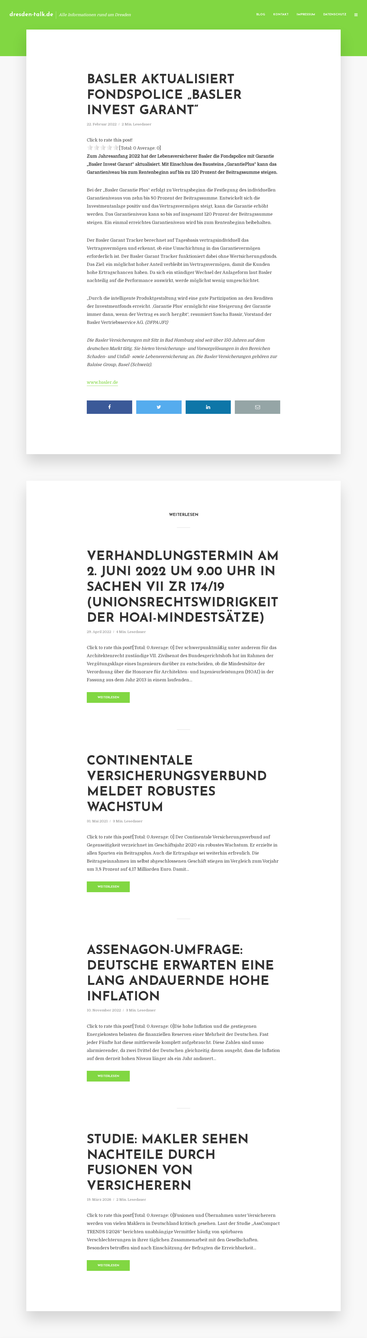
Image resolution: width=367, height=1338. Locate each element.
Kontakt (281, 14)
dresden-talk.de (31, 14)
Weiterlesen (108, 697)
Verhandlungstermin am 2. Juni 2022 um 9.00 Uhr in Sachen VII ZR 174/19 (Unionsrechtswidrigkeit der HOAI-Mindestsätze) (183, 587)
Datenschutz (334, 14)
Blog (260, 14)
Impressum (306, 14)
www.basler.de (102, 382)
